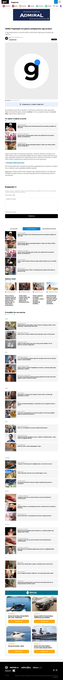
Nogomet (15, 2)
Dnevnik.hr (8, 6)
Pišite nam (17, 675)
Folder (8, 670)
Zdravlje (49, 6)
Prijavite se (31, 216)
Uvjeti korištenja (40, 675)
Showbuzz (37, 667)
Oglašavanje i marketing (31, 675)
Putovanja (41, 6)
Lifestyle (32, 6)
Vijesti (16, 6)
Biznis (57, 6)
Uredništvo (22, 675)
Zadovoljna (26, 667)
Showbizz (24, 6)
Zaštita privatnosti (49, 675)
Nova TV (6, 667)
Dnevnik (14, 667)
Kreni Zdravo (14, 670)
